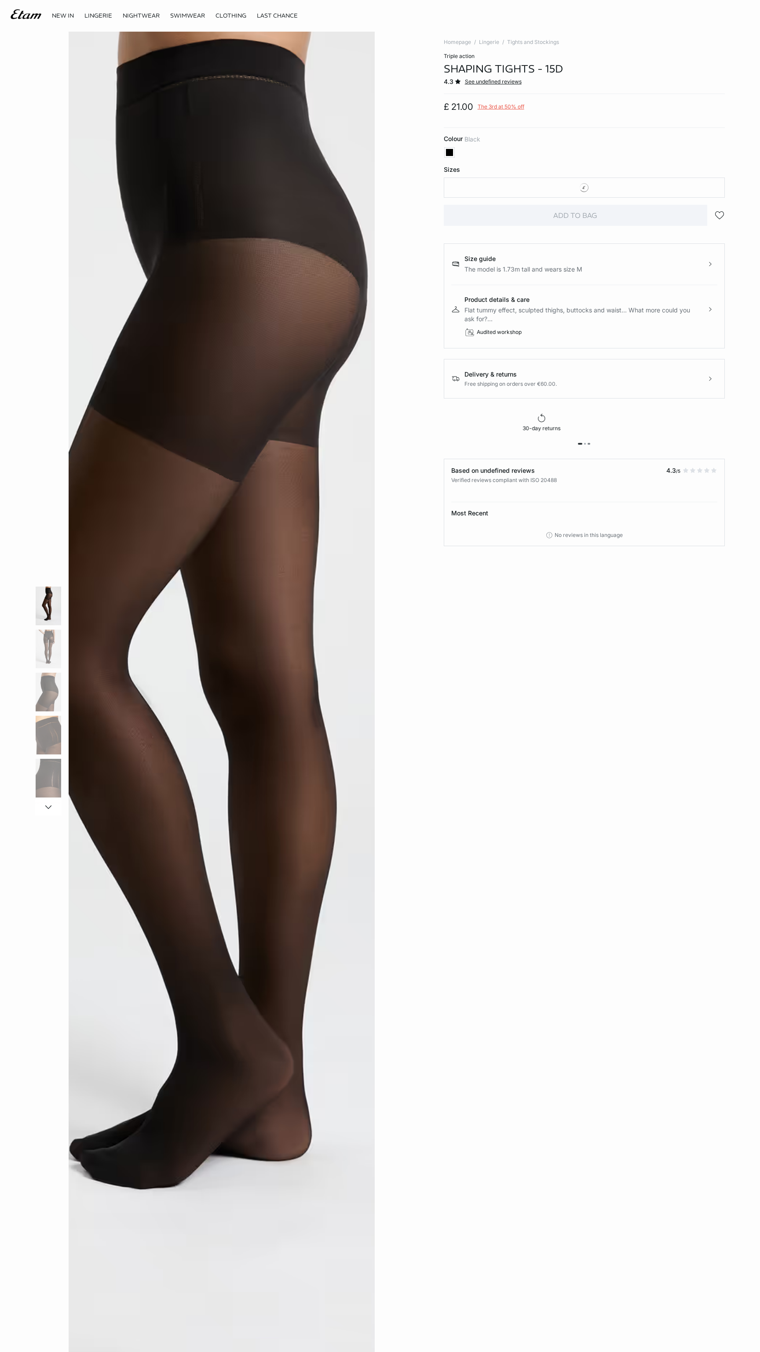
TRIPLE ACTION (459, 56)
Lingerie (489, 42)
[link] (63, 16)
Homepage (457, 42)
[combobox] (584, 188)
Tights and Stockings (533, 42)
